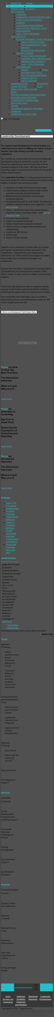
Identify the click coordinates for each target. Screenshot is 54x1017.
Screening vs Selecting (23, 114)
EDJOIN (24, 70)
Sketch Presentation (33, 42)
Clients (30, 9)
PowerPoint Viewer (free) (25, 100)
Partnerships (23, 67)
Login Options (19, 86)
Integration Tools (31, 72)
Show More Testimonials (12, 626)
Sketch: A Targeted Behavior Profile (10, 526)
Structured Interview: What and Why (11, 548)
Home (29, 3)
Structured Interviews (29, 20)
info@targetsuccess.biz (23, 987)
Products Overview (10, 512)
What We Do (17, 11)
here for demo (12, 207)
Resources (42, 83)
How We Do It (18, 36)
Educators (32, 6)
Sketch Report (29, 81)
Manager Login (19, 83)
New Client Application (24, 89)
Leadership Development (29, 25)
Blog (13, 92)
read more (7, 621)
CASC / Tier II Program (27, 33)
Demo (45, 70)
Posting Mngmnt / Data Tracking (34, 39)
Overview (21, 14)
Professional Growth (33, 61)
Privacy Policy (18, 9)
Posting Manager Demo (34, 75)
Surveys (20, 22)
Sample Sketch (29, 78)
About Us (16, 3)
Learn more (6, 398)
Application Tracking (33, 50)
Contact (16, 6)
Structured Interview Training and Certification (36, 57)
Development (12, 508)
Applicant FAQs (19, 103)
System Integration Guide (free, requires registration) (28, 96)
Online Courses (24, 53)
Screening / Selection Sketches (33, 17)
